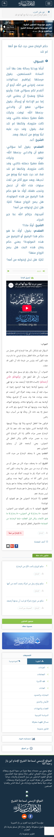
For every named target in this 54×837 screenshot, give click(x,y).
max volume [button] (43, 271)
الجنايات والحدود (41, 695)
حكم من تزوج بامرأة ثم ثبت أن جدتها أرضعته (25, 601)
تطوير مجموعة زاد (27, 833)
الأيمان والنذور (42, 702)
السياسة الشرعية (41, 715)
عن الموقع (25, 748)
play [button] (8, 271)
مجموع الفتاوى (27, 621)
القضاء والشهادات (41, 709)
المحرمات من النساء (25, 608)
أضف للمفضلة (40, 542)
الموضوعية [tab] (14, 661)
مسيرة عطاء (27, 626)
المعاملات (41, 674)
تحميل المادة (25, 278)
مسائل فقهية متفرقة (40, 722)
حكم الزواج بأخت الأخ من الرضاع (30, 566)
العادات (42, 688)
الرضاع (41, 533)
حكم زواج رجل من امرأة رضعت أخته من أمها (25, 584)
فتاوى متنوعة (42, 729)
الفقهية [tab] (38, 661)
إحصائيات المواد (25, 738)
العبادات (41, 667)
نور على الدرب (39, 12)
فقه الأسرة (41, 681)
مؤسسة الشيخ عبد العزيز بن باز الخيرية (27, 822)
